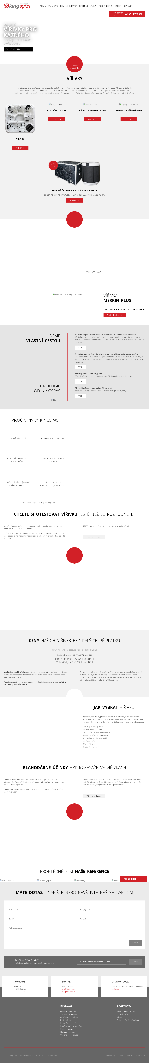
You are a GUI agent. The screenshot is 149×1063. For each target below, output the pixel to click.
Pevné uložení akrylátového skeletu (96, 732)
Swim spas (53, 6)
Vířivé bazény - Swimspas (126, 1011)
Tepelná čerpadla (87, 6)
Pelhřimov (141, 1055)
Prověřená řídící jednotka (92, 729)
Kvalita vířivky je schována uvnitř (95, 738)
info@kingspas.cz (28, 536)
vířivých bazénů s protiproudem (62, 93)
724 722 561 (59, 533)
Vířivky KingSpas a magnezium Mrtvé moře (110, 392)
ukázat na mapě (19, 991)
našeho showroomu (50, 526)
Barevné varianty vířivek (69, 1023)
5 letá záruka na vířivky (68, 1014)
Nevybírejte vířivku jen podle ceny (95, 735)
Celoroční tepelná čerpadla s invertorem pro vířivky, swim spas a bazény (110, 361)
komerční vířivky (56, 112)
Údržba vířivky (65, 1020)
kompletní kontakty (69, 991)
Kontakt (128, 6)
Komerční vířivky (68, 6)
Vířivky (43, 6)
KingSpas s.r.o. (15, 1055)
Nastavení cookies (67, 1032)
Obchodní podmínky (68, 1029)
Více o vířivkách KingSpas (14, 49)
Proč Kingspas (105, 6)
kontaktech (116, 989)
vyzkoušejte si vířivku (74, 592)
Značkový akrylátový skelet (93, 726)
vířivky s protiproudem (92, 112)
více (130, 879)
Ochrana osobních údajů (69, 1035)
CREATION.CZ (131, 1055)
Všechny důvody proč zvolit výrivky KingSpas (38, 502)
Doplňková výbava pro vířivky (71, 1026)
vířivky (20, 126)
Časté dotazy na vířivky (69, 1017)
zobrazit (74, 200)
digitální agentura (119, 1055)
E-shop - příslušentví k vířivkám (128, 1020)
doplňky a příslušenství (129, 112)
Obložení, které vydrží (91, 747)
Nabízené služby (89, 741)
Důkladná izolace (89, 744)
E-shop (118, 6)
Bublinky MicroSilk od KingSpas (110, 378)
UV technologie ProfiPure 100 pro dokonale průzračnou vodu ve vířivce (110, 341)
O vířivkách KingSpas (68, 1011)
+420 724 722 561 (133, 14)
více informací (93, 272)
